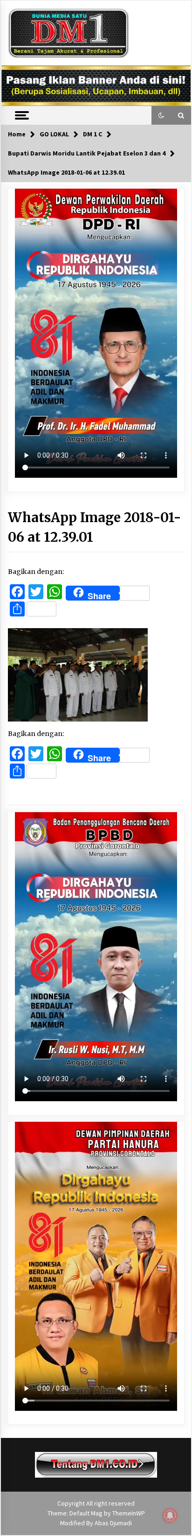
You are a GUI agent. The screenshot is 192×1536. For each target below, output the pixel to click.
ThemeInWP (128, 1513)
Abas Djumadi (113, 1523)
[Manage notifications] (170, 1515)
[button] (161, 115)
